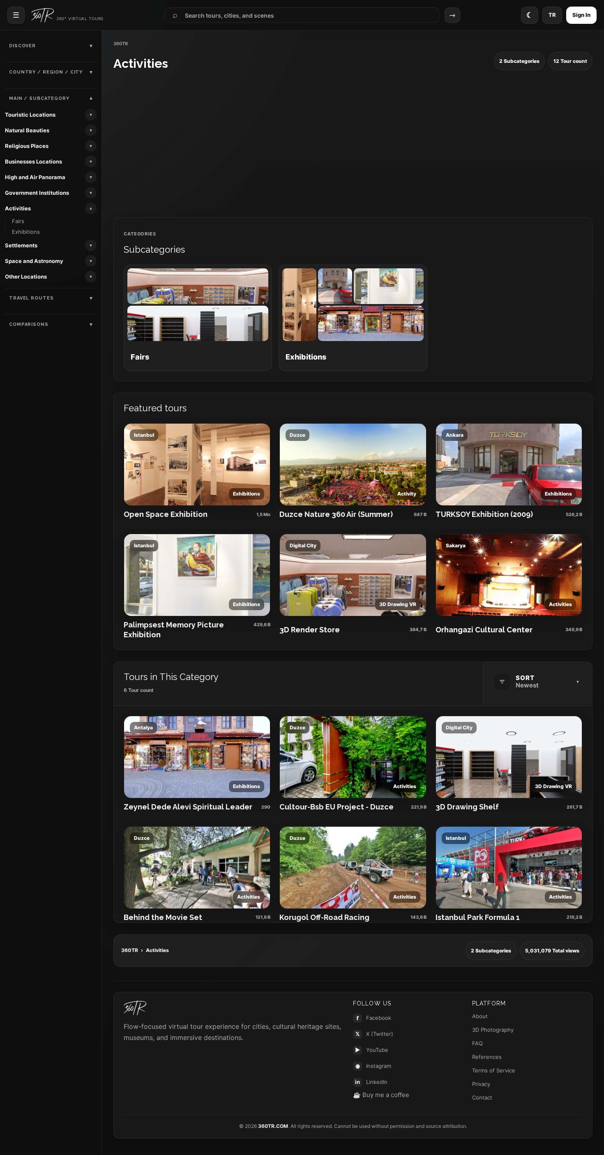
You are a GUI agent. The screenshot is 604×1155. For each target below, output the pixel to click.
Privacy (481, 1084)
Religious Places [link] (26, 146)
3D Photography (493, 1029)
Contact (482, 1097)
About (480, 1016)
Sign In (581, 15)
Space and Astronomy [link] (34, 261)
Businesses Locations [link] (33, 161)
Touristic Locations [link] (30, 114)
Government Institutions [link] (37, 192)
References (487, 1057)
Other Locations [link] (26, 276)
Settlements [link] (21, 245)
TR (552, 15)
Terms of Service (493, 1070)
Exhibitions (26, 231)
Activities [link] (18, 208)
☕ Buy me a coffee (381, 1095)
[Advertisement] (352, 144)
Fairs (18, 221)
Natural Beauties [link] (27, 130)
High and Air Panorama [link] (35, 177)
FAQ (477, 1043)
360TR (129, 950)
